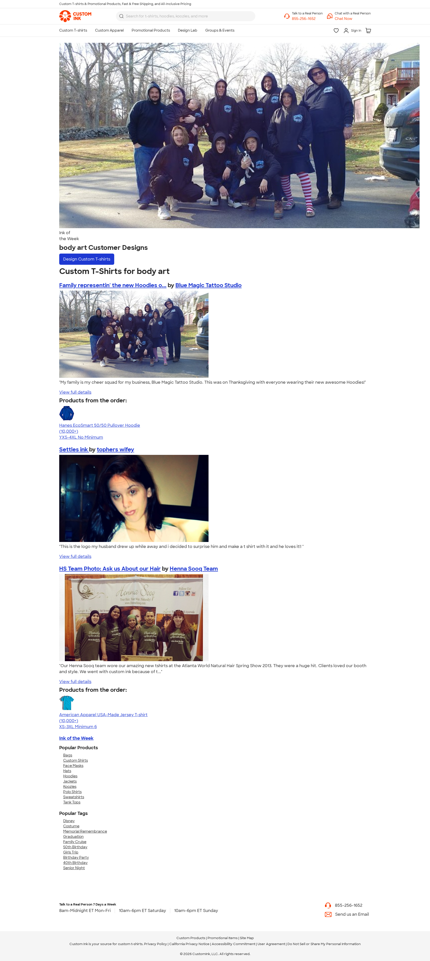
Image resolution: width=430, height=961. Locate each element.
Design (86, 259)
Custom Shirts (75, 760)
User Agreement (271, 944)
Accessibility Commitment (233, 944)
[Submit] (121, 16)
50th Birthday (75, 847)
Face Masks (73, 765)
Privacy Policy (155, 944)
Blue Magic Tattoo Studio (208, 285)
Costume (71, 826)
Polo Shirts (72, 792)
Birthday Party (76, 857)
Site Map (247, 938)
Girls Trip (70, 852)
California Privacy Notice (189, 944)
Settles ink (74, 449)
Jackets (70, 781)
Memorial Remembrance (85, 831)
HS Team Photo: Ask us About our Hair (110, 568)
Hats (67, 771)
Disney (69, 821)
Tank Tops (71, 802)
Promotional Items (223, 938)
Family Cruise (74, 842)
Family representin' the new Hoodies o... (112, 285)
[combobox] (185, 16)
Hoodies (70, 776)
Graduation (73, 836)
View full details (75, 392)
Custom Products (190, 938)
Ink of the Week (76, 738)
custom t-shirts (130, 944)
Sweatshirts (73, 797)
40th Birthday (75, 862)
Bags (67, 755)
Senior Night (74, 868)
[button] (353, 18)
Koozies (69, 786)
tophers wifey (115, 449)
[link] (75, 16)
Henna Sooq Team (194, 568)
